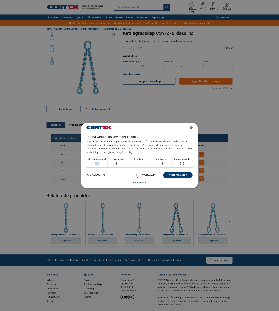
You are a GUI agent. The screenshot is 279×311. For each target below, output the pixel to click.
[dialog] (139, 155)
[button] (95, 175)
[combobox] (191, 127)
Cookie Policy (139, 182)
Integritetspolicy (125, 152)
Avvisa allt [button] (148, 175)
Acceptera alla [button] (178, 175)
